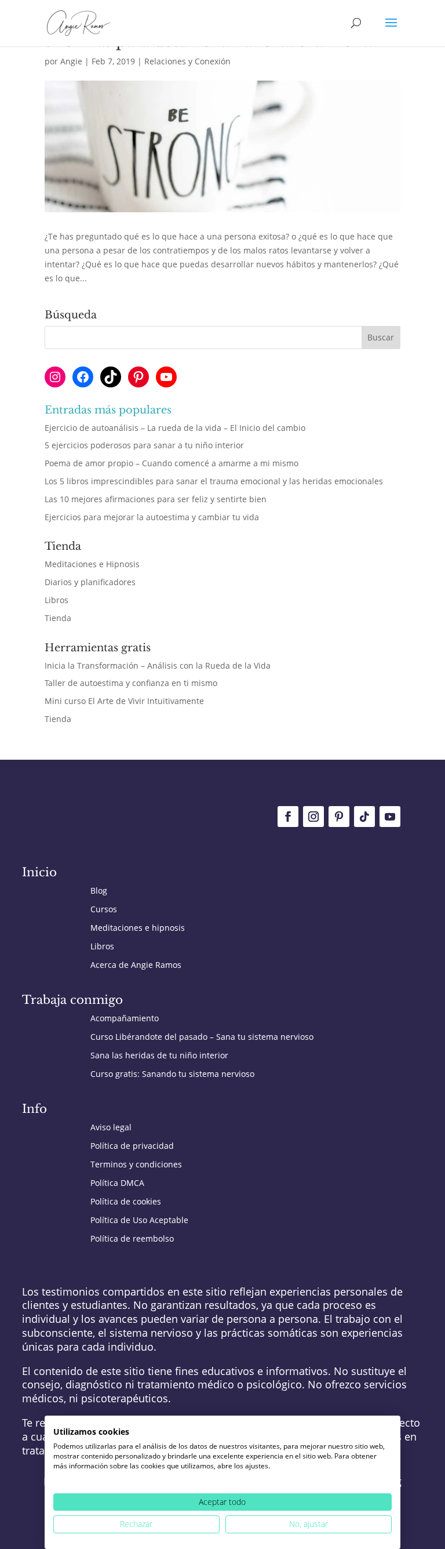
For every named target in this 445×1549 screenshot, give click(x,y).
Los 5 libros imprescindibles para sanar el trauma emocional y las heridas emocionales (214, 481)
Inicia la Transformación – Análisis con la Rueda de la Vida (158, 665)
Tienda (58, 617)
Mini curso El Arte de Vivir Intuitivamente (124, 700)
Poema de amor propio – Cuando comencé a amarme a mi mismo (171, 463)
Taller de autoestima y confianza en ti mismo (131, 682)
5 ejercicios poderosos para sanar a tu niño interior (144, 445)
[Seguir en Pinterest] (339, 816)
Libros (56, 599)
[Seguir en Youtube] (390, 816)
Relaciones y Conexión (187, 61)
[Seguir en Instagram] (313, 816)
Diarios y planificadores (90, 581)
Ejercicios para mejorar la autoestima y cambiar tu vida (152, 517)
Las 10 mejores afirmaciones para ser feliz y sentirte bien (156, 499)
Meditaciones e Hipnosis (92, 563)
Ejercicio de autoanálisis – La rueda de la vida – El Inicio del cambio (175, 427)
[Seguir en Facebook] (288, 816)
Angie (71, 61)
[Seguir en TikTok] (364, 816)
